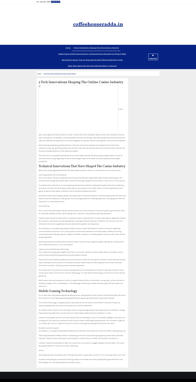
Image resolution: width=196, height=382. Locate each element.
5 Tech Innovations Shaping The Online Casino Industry (96, 48)
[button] (37, 57)
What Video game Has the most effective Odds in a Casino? (92, 66)
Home (68, 48)
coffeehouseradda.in (98, 24)
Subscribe (153, 58)
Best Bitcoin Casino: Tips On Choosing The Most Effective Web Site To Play (92, 60)
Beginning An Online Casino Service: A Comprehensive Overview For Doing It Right (92, 54)
